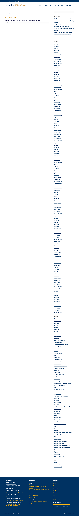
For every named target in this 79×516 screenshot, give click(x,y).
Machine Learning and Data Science (62, 383)
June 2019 (56, 220)
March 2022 (57, 153)
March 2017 (56, 276)
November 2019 (57, 209)
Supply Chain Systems (59, 434)
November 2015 (57, 308)
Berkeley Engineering (15, 1)
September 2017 (58, 263)
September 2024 (58, 89)
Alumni (21, 1)
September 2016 (58, 286)
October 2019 (57, 211)
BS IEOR (56, 331)
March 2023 (57, 128)
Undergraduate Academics (60, 441)
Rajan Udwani (57, 413)
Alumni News (57, 323)
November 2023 (58, 110)
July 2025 (56, 67)
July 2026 (56, 44)
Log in (55, 462)
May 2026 (56, 48)
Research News (57, 417)
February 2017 (57, 278)
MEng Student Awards (59, 385)
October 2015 (57, 310)
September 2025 (58, 63)
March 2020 (57, 201)
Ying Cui (56, 452)
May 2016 (56, 295)
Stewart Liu (56, 430)
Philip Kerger (57, 404)
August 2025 (57, 65)
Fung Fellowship (58, 362)
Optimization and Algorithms (61, 396)
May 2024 (56, 98)
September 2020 (58, 188)
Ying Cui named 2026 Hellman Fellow (63, 18)
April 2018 (56, 248)
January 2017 (57, 280)
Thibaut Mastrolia (58, 437)
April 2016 (56, 297)
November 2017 (57, 258)
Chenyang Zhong (58, 336)
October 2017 (57, 261)
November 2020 (58, 183)
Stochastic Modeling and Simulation (63, 432)
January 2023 (57, 132)
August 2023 (57, 117)
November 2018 (57, 235)
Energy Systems (58, 353)
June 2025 (56, 70)
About (40, 5)
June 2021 (56, 168)
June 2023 (56, 121)
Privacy (6, 513)
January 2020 (57, 205)
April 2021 (56, 173)
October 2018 (57, 237)
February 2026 (57, 55)
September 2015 (58, 312)
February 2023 (57, 130)
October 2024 (57, 87)
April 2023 (56, 125)
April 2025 (56, 74)
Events (55, 355)
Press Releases (57, 409)
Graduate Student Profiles (60, 366)
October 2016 (57, 284)
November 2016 (57, 282)
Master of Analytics (33, 494)
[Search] (73, 5)
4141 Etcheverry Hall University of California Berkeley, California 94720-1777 (13, 484)
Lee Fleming (57, 381)
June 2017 (56, 269)
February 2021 (57, 177)
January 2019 (57, 231)
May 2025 (56, 72)
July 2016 (56, 291)
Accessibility (17, 513)
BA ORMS (56, 327)
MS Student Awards (59, 389)
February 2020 (57, 203)
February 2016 (57, 301)
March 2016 (56, 299)
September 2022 (58, 140)
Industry (55, 492)
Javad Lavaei (57, 377)
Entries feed (57, 465)
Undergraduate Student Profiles (62, 447)
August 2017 (57, 265)
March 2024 (57, 102)
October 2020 (57, 186)
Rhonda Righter (57, 419)
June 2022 (56, 147)
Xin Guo (56, 450)
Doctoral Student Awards (60, 346)
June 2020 (56, 194)
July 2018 (56, 243)
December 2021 (57, 158)
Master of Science (33, 497)
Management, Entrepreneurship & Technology (39, 489)
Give (34, 1)
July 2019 (56, 218)
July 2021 (56, 166)
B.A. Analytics (32, 484)
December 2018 (57, 233)
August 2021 (57, 164)
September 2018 (58, 239)
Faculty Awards (57, 357)
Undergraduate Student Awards (62, 445)
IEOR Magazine (56, 499)
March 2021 (56, 175)
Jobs (54, 495)
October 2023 (57, 113)
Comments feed (58, 467)
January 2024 (57, 106)
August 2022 (57, 143)
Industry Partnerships (59, 374)
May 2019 (56, 222)
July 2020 (56, 192)
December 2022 (57, 134)
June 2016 (56, 293)
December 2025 (57, 59)
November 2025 (57, 61)
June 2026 (56, 46)
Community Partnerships (60, 340)
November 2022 (58, 136)
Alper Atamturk (57, 319)
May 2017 (56, 271)
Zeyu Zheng (57, 454)
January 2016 (57, 304)
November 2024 (58, 85)
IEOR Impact (57, 372)
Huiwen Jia (56, 370)
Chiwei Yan (56, 338)
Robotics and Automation (60, 424)
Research (47, 5)
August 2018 (57, 241)
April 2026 (56, 50)
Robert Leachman (58, 422)
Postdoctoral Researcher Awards (62, 407)
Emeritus (56, 351)
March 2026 (57, 52)
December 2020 (58, 181)
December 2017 (57, 256)
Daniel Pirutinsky (58, 342)
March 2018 (56, 250)
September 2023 (58, 115)
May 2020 (56, 196)
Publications (57, 411)
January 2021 (57, 179)
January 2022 (57, 155)
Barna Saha (56, 329)
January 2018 (57, 254)
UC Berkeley (7, 1)
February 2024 (57, 104)
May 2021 (56, 170)
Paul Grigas (56, 400)
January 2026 (57, 57)
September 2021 (58, 162)
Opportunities (57, 394)
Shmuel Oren (57, 428)
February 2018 (57, 252)
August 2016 (57, 289)
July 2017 (56, 267)
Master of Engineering (34, 495)
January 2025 (57, 80)
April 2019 (56, 224)
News (62, 5)
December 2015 (57, 306)
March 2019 (56, 226)
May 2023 (56, 123)
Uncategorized (57, 439)
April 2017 (56, 274)
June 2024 (56, 95)
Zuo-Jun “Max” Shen (59, 456)
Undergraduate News (59, 443)
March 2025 (57, 76)
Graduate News (57, 364)
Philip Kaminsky (57, 402)
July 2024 (56, 93)
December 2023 (57, 108)
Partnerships (57, 398)
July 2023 (56, 119)
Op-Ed (55, 392)
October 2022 (57, 138)
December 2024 (58, 82)
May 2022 (56, 149)
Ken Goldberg (57, 379)
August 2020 (57, 190)
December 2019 (57, 207)
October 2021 (57, 160)
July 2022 (56, 145)
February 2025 (57, 78)
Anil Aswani (56, 325)
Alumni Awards (57, 321)
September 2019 (58, 213)
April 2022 (56, 151)
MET (55, 387)
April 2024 (56, 100)
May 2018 (56, 246)
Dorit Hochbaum (58, 349)
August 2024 (57, 91)
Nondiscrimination (11, 513)
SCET (55, 426)
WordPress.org (57, 469)
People (68, 5)
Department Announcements (61, 344)
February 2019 (57, 228)
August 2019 (57, 216)
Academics (55, 5)
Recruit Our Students (28, 1)
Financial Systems (58, 359)
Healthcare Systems (59, 368)
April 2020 (56, 198)
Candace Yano (57, 334)
